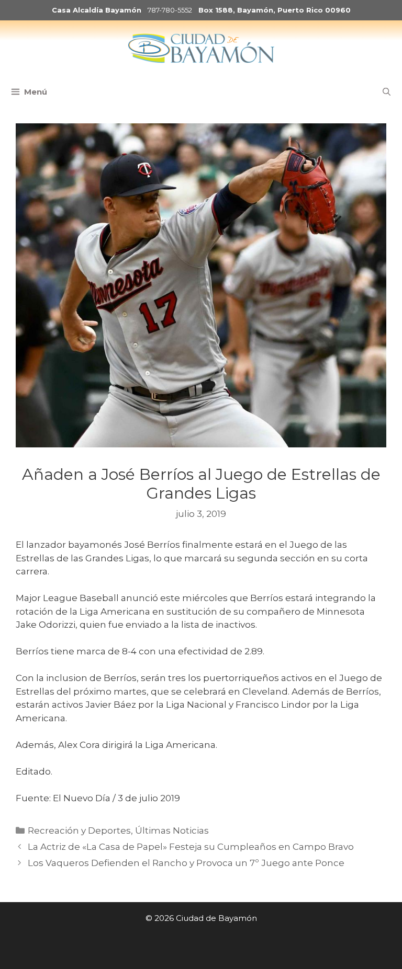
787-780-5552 (170, 10)
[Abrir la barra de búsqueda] (386, 92)
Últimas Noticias (172, 830)
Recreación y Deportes (79, 830)
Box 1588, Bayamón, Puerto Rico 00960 (274, 10)
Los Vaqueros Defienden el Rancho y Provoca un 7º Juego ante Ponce (186, 863)
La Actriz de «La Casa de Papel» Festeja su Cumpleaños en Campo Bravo (191, 846)
